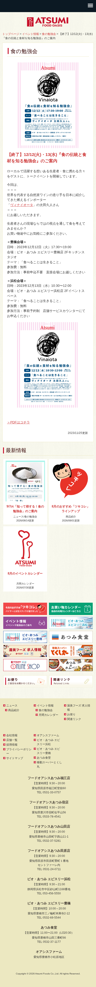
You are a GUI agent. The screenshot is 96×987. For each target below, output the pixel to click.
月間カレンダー (25, 583)
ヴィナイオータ (21, 205)
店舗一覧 (11, 740)
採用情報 (11, 744)
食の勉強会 (30, 516)
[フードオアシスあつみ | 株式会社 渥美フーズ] (48, 25)
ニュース (18, 516)
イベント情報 (45, 705)
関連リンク (74, 719)
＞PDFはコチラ (18, 422)
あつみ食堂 (44, 757)
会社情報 (11, 735)
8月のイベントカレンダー (25, 573)
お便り (71, 714)
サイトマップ (14, 758)
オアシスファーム (48, 735)
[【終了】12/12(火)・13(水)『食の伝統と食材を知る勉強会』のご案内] (48, 105)
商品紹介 (71, 516)
